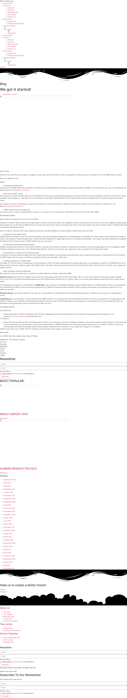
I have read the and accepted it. (18, 373)
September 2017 (9, 530)
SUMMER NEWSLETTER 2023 (18, 468)
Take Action (8, 19)
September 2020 (10, 502)
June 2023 (7, 483)
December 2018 (9, 511)
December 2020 (9, 499)
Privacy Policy (5, 371)
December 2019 (9, 508)
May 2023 (7, 486)
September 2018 (9, 514)
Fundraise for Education (15, 23)
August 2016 (8, 546)
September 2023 (10, 480)
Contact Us (11, 17)
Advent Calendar (10, 26)
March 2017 (8, 537)
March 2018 (8, 524)
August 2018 (8, 518)
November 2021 (9, 495)
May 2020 (7, 505)
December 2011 (9, 568)
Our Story (10, 10)
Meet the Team (12, 12)
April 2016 (7, 553)
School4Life (8, 3)
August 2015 (8, 562)
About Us (7, 6)
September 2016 (9, 543)
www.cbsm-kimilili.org (8, 279)
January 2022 (8, 492)
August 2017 (8, 533)
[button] (12, 340)
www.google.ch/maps (48, 212)
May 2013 (7, 565)
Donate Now (11, 21)
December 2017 (9, 527)
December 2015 (9, 556)
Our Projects (11, 14)
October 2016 (8, 540)
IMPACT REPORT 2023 (14, 414)
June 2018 (7, 521)
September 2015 (9, 559)
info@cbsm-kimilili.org (21, 190)
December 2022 (9, 489)
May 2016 (7, 549)
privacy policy (18, 374)
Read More (4, 418)
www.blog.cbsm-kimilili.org (13, 206)
